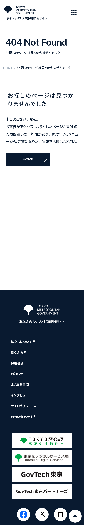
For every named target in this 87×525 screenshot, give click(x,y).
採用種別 (17, 363)
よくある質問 (20, 384)
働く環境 (17, 352)
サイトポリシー (21, 406)
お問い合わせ (20, 416)
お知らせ (17, 373)
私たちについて (21, 341)
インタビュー (20, 395)
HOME (8, 67)
